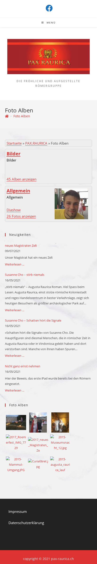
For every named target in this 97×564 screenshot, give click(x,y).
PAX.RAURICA (36, 143)
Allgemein (18, 191)
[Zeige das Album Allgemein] (71, 203)
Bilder (13, 153)
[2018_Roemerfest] (60, 424)
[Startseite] (7, 116)
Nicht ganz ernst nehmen (22, 366)
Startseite (14, 143)
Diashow (14, 209)
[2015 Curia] (38, 464)
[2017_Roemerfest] (16, 442)
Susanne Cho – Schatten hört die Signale (33, 320)
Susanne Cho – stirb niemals (24, 274)
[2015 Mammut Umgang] (16, 464)
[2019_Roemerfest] (16, 422)
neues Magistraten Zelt (21, 245)
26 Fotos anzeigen (21, 216)
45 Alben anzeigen (21, 179)
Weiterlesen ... (14, 264)
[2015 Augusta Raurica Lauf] (60, 464)
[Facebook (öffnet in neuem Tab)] (48, 8)
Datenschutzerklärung (26, 522)
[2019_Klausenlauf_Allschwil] (38, 424)
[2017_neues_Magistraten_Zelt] (38, 445)
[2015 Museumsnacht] (60, 442)
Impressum (17, 511)
